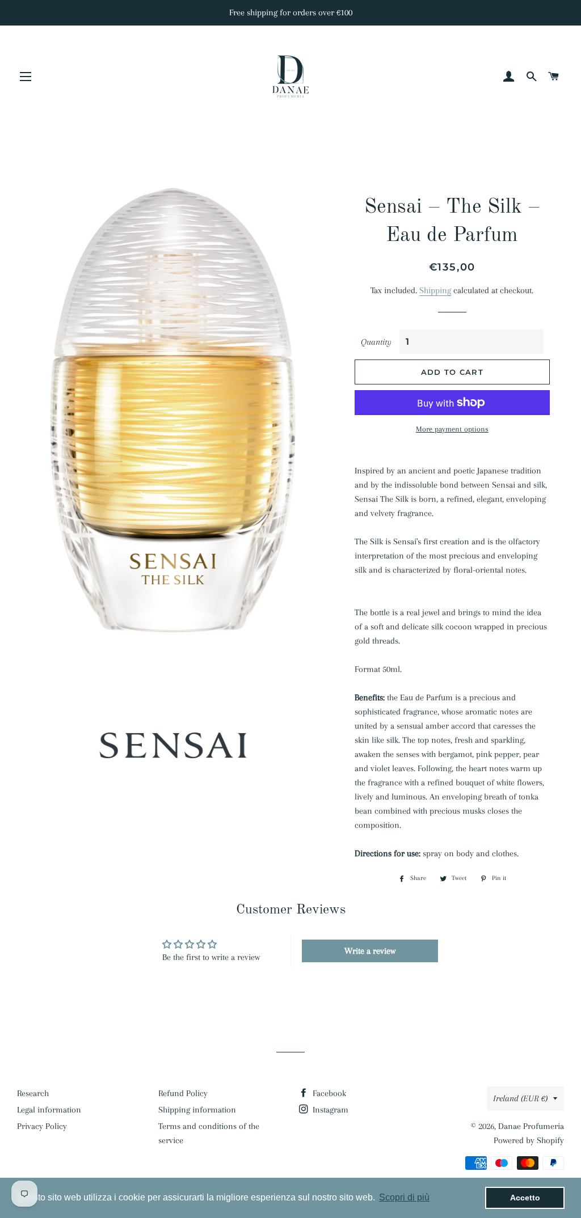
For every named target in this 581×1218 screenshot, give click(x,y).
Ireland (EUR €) (520, 1098)
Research (33, 1093)
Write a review (369, 951)
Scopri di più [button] (404, 1197)
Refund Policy (183, 1093)
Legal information (49, 1110)
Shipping (435, 290)
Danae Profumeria (531, 1126)
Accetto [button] (525, 1197)
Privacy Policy (42, 1126)
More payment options (452, 429)
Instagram (329, 1110)
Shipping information (197, 1110)
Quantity (376, 342)
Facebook (328, 1093)
